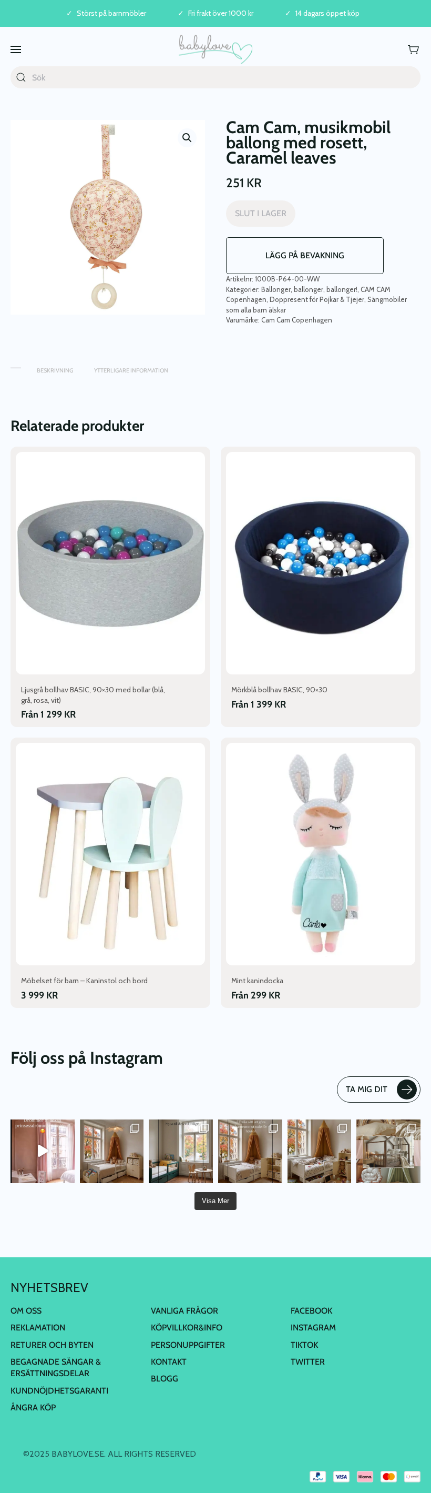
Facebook (311, 1311)
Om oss (26, 1311)
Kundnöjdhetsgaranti (59, 1391)
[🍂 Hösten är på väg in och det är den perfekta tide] (388, 1151)
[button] (16, 49)
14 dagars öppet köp (327, 13)
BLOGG (164, 1379)
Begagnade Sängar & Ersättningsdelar (56, 1367)
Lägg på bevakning (304, 255)
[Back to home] (215, 49)
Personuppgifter (188, 1345)
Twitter (308, 1362)
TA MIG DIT (366, 1089)
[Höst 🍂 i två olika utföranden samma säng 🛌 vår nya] (112, 1151)
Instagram (313, 1328)
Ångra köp (33, 1408)
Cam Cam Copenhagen (296, 320)
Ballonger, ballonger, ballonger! (309, 289)
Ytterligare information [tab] (131, 370)
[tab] (16, 365)
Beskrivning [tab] (55, 370)
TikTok (304, 1345)
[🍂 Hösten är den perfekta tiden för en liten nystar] (320, 1151)
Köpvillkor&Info (186, 1328)
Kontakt (169, 1362)
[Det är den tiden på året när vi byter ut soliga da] (181, 1151)
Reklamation (38, 1328)
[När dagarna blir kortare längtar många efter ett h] (250, 1151)
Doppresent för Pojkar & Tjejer (317, 299)
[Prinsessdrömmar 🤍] (43, 1151)
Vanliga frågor (184, 1311)
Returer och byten (52, 1345)
